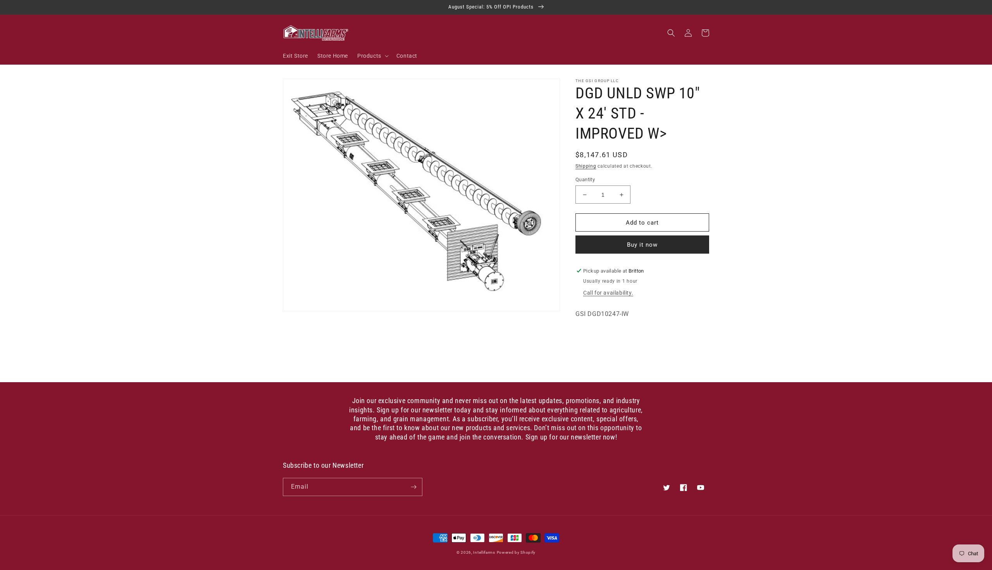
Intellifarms (484, 552)
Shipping (585, 166)
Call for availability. (608, 293)
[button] (372, 56)
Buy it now (642, 244)
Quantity (585, 179)
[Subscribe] (413, 487)
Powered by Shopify (516, 552)
